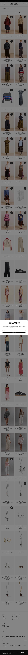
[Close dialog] (27, 320)
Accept (22, 652)
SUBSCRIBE (14, 332)
